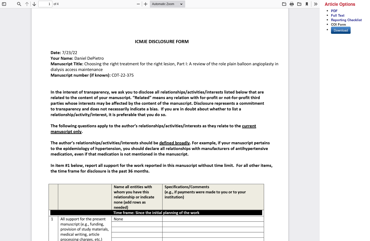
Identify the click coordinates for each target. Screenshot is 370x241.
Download (341, 30)
